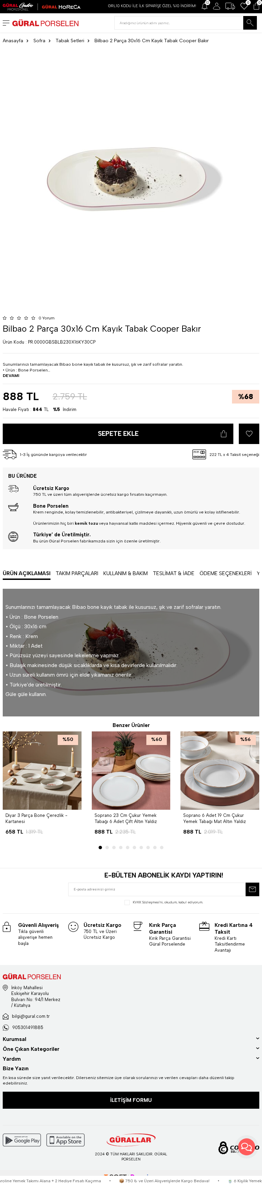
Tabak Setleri (70, 41)
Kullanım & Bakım (125, 573)
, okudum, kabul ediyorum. (168, 902)
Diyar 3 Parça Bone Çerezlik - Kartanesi (36, 818)
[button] (100, 847)
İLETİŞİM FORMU (131, 1100)
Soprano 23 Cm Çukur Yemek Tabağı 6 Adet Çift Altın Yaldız (125, 818)
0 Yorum (47, 318)
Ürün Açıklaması (26, 573)
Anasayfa (13, 41)
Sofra (39, 41)
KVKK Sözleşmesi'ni (148, 902)
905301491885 (27, 1027)
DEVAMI (11, 375)
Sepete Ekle (118, 434)
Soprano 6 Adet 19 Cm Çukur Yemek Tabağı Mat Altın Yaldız (214, 818)
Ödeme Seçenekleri (226, 573)
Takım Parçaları (77, 573)
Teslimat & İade (173, 573)
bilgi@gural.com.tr (31, 1016)
